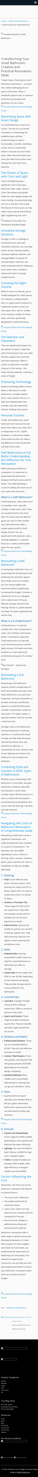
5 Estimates (17, 12)
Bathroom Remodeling (18, 21)
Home (3, 21)
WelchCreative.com (23, 1472)
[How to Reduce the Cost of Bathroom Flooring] (15, 1317)
